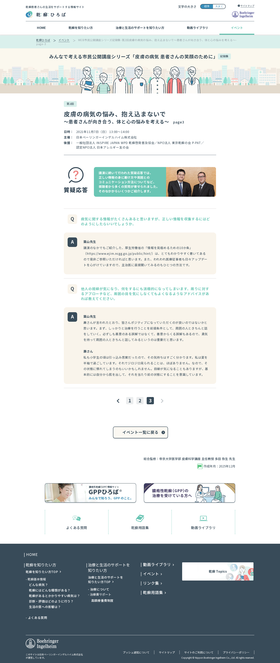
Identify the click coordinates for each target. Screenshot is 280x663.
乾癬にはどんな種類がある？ (48, 590)
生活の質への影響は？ (43, 606)
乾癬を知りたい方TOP (42, 571)
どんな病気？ (37, 584)
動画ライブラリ (203, 527)
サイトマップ (247, 5)
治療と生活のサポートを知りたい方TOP (105, 579)
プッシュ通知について (136, 652)
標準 (207, 6)
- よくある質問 (36, 617)
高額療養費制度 (101, 600)
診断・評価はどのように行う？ (50, 601)
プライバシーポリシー (236, 652)
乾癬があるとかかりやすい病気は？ (53, 595)
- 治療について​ (98, 589)
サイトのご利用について (199, 652)
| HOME (32, 554)
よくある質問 (76, 527)
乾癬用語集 (140, 527)
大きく (219, 6)
